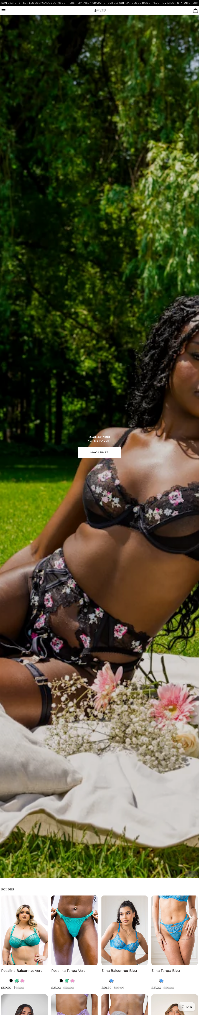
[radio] (11, 981)
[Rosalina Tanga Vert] (74, 930)
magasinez (99, 452)
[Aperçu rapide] (41, 960)
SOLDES (7, 889)
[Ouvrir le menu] (7, 10)
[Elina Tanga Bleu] (174, 930)
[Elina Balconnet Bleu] (124, 930)
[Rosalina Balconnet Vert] (24, 930)
